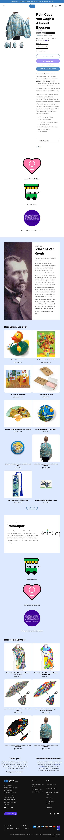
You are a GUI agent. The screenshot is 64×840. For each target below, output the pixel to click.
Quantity (38, 43)
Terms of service (47, 834)
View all (32, 508)
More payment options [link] (48, 65)
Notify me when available (48, 68)
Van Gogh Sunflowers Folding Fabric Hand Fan (18, 429)
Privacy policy (38, 834)
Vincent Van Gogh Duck (18, 360)
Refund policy (30, 834)
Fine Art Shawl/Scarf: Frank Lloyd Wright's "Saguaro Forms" (18, 673)
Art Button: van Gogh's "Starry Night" (46, 429)
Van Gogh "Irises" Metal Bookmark (18, 500)
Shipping (38, 35)
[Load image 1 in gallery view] (7, 45)
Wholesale (49, 807)
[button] (3, 6)
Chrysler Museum (51, 784)
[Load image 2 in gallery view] (14, 45)
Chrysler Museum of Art (19, 834)
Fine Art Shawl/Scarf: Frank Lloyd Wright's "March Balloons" (46, 673)
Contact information (55, 836)
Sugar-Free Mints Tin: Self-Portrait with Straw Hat (18, 464)
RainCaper (39, 30)
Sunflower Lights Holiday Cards (46, 360)
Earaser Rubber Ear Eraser (46, 394)
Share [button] (40, 147)
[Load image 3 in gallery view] (21, 45)
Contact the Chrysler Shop (52, 793)
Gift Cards (49, 798)
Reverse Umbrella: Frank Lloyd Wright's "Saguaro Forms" (18, 709)
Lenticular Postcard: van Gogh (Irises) (46, 500)
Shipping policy (56, 834)
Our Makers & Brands (50, 802)
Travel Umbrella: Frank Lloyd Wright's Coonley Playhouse (18, 745)
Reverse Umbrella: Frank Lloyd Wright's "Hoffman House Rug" (46, 709)
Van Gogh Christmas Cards (18, 394)
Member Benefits (51, 788)
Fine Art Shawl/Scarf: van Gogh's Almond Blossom (46, 464)
